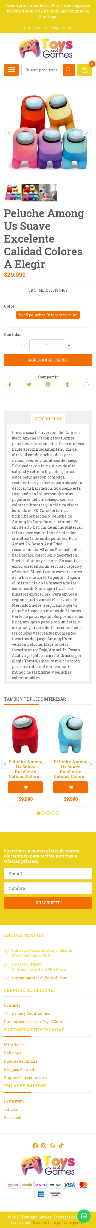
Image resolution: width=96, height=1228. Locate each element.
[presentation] (9, 132)
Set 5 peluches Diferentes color (48, 314)
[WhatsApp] (52, 1145)
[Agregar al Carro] (25, 787)
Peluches (12, 1052)
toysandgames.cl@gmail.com (40, 977)
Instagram (14, 1101)
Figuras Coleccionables (25, 1077)
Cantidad (13, 334)
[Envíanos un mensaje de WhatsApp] (84, 1216)
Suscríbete (48, 902)
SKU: (33, 290)
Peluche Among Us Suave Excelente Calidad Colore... (26, 769)
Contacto (12, 1005)
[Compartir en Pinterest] (48, 384)
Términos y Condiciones (27, 1013)
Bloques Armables (21, 1069)
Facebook (13, 1117)
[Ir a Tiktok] (61, 1145)
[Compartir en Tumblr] (67, 384)
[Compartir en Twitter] (28, 384)
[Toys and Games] (46, 48)
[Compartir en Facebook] (9, 384)
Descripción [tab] (48, 418)
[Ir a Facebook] (35, 1145)
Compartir (48, 377)
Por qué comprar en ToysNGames (35, 1021)
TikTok (11, 1109)
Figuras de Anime (21, 1061)
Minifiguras (15, 1044)
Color (9, 306)
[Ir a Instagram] (43, 1145)
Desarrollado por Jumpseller (58, 1222)
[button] (38, 813)
